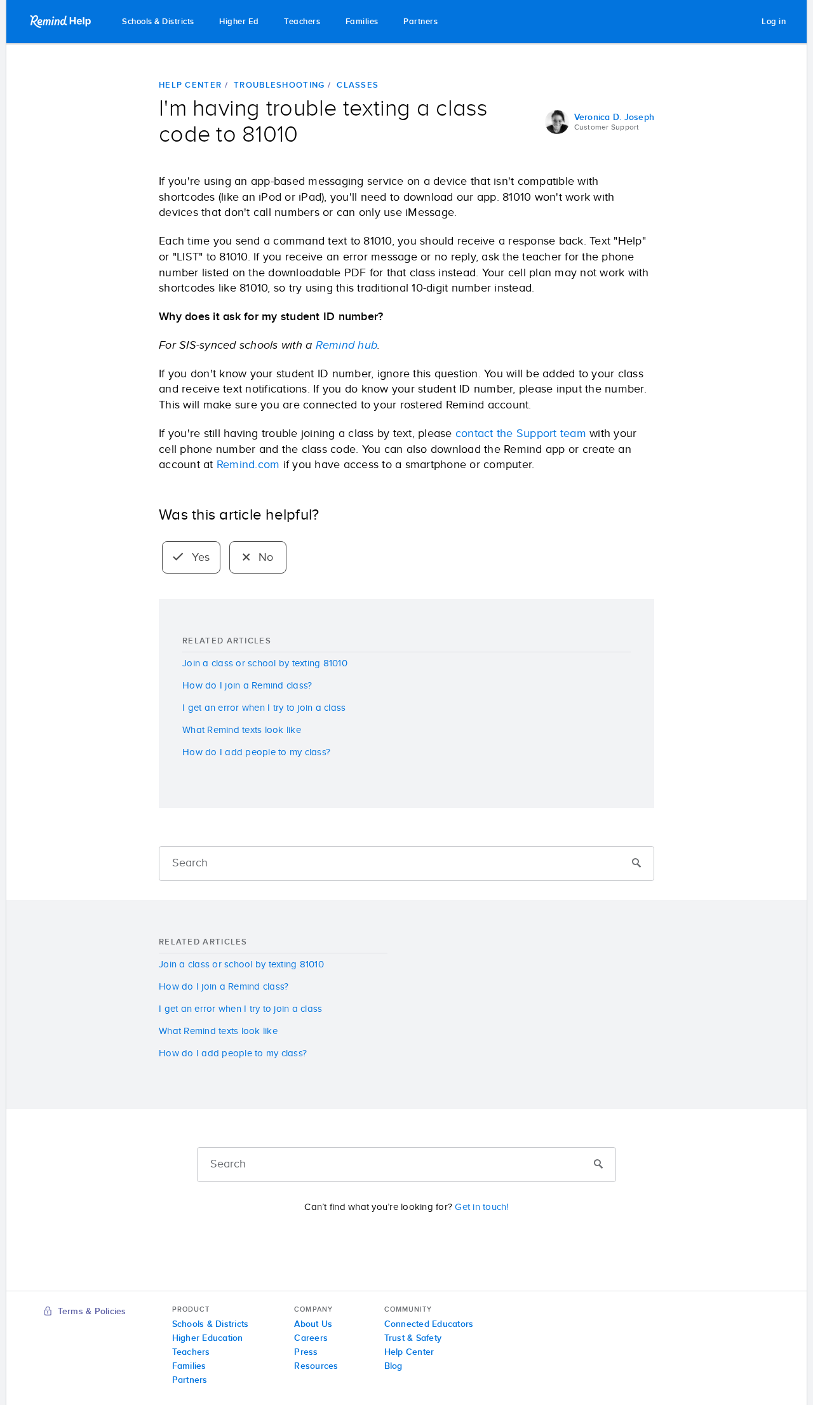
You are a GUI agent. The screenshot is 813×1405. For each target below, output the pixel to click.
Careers (311, 1338)
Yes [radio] (199, 558)
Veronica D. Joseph (614, 117)
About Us (313, 1324)
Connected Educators (429, 1324)
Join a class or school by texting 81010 (264, 663)
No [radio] (264, 558)
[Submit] (636, 864)
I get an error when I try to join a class (264, 708)
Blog (393, 1366)
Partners (420, 22)
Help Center (190, 85)
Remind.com (248, 465)
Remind (62, 21)
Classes (358, 85)
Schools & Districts (158, 22)
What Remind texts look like (241, 730)
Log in (774, 22)
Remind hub (347, 346)
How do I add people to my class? (256, 752)
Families (362, 22)
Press (306, 1352)
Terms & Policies (90, 1311)
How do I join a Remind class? (247, 686)
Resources (316, 1366)
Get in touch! (481, 1207)
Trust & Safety (413, 1338)
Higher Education (207, 1338)
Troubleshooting (279, 85)
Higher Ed (239, 22)
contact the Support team (520, 434)
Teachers (302, 22)
